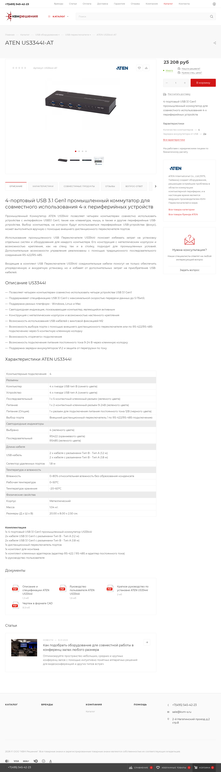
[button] (75, 151)
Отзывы (110, 186)
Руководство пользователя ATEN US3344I (82, 590)
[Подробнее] (147, 642)
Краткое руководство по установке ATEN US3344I (132, 588)
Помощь (140, 704)
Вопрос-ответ (134, 186)
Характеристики (43, 186)
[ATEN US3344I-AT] (80, 102)
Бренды (47, 704)
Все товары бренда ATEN (183, 214)
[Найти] (211, 16)
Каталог (11, 704)
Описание (15, 186)
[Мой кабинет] (214, 4)
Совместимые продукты (79, 186)
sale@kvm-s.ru (181, 711)
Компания (94, 704)
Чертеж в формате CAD (37, 603)
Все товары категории (182, 209)
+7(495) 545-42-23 (17, 4)
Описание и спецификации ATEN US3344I (35, 590)
